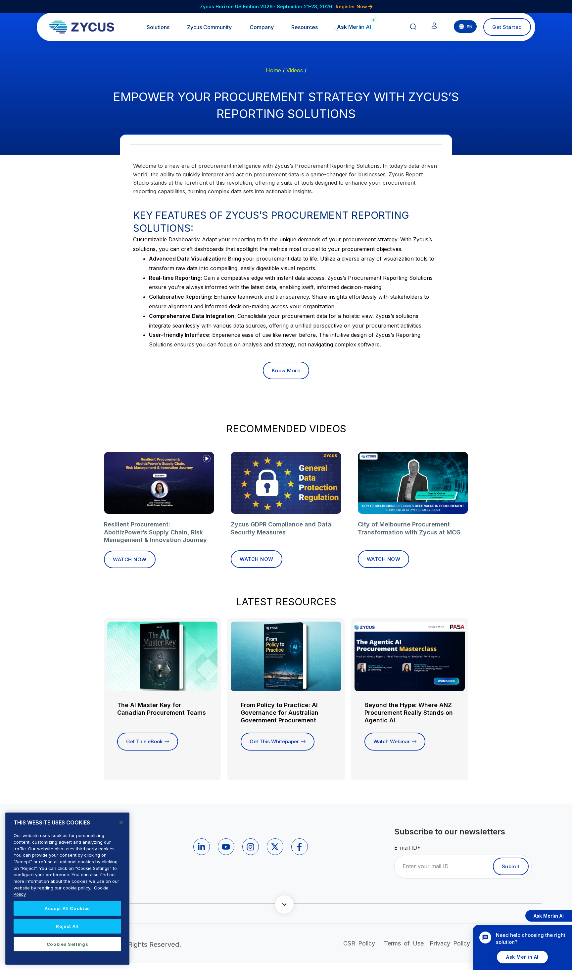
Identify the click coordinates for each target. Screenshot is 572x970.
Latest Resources (286, 602)
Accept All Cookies (67, 908)
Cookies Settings (67, 944)
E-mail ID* (407, 847)
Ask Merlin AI (522, 957)
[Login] (434, 26)
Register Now (352, 6)
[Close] (121, 822)
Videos (294, 70)
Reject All (67, 926)
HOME (273, 70)
